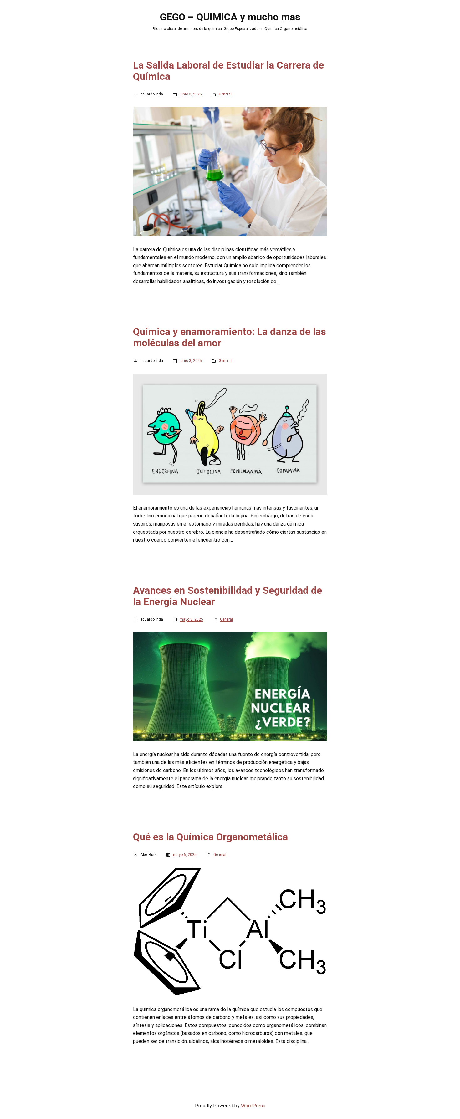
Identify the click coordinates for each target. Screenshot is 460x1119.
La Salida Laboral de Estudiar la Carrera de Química (228, 70)
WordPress (253, 1106)
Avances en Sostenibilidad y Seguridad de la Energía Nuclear (227, 596)
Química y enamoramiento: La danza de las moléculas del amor (229, 337)
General (225, 94)
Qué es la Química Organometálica (210, 836)
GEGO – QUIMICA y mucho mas (230, 17)
